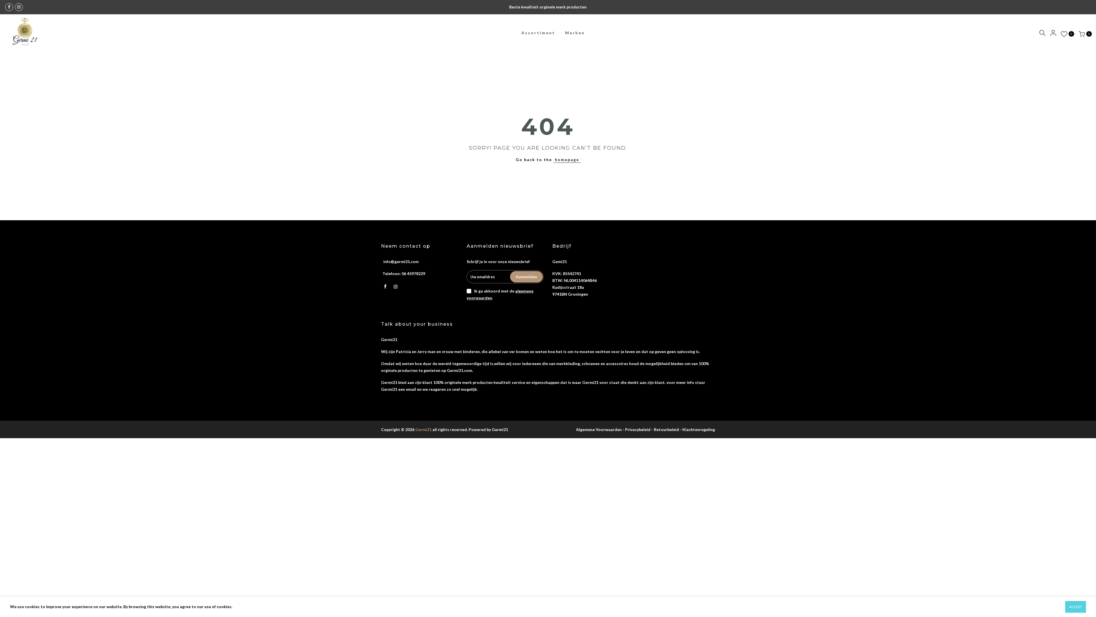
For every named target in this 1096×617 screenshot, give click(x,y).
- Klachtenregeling (697, 429)
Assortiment (538, 32)
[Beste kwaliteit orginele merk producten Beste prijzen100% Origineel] (548, 7)
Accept (1075, 607)
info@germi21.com (401, 261)
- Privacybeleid (636, 429)
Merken (575, 32)
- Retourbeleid (665, 429)
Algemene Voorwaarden (599, 429)
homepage (567, 159)
